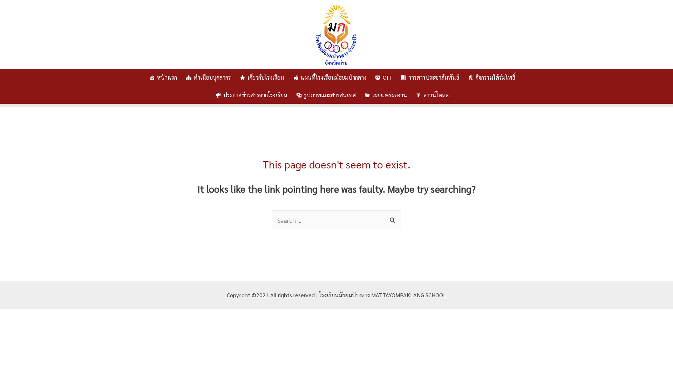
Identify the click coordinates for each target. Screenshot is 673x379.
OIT (387, 77)
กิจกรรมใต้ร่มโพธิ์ (495, 77)
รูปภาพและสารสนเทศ (330, 95)
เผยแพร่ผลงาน (389, 95)
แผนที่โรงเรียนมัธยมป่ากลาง (333, 77)
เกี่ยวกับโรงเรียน (265, 77)
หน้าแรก (167, 77)
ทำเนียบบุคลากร (212, 77)
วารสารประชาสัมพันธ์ (433, 77)
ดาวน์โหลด (436, 95)
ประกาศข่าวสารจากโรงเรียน (255, 95)
